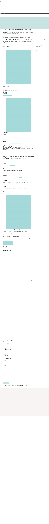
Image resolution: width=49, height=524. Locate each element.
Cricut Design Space (9, 145)
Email (4, 375)
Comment (4, 365)
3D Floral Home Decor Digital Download (9, 88)
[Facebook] (24, 23)
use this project (18, 88)
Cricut (23, 32)
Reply (5, 348)
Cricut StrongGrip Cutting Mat (7, 95)
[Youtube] (24, 24)
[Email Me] (24, 26)
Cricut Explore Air (12, 165)
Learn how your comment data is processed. (21, 385)
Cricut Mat (7, 170)
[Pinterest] (24, 21)
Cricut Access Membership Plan (7, 236)
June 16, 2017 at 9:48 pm (8, 345)
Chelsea (5, 355)
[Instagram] (24, 20)
